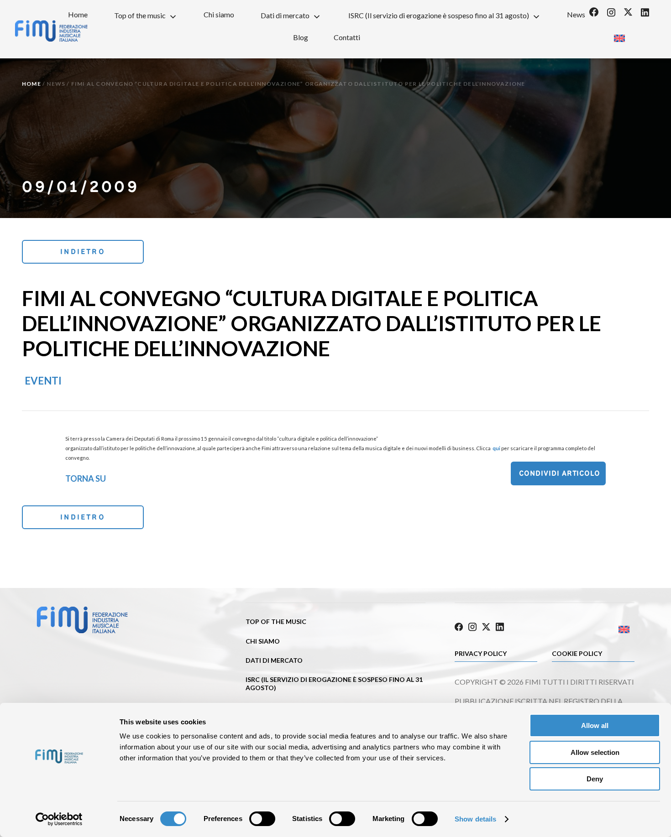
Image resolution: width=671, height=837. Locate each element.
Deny (595, 779)
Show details (475, 819)
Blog (300, 37)
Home (78, 14)
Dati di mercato (285, 15)
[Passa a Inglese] (619, 35)
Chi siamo (219, 14)
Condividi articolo (559, 473)
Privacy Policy (481, 653)
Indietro (82, 251)
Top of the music (140, 15)
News (576, 14)
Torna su (85, 478)
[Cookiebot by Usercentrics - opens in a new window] (59, 819)
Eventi (43, 380)
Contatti (347, 37)
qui (496, 448)
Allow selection (595, 752)
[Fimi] (82, 631)
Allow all (594, 725)
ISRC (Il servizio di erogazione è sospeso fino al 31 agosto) (438, 15)
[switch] (262, 818)
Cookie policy (577, 653)
